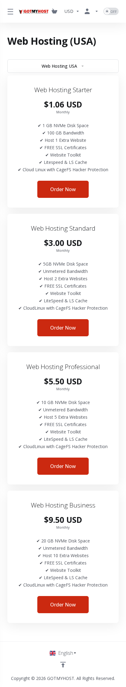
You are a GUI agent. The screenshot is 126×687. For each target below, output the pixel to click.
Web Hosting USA (59, 66)
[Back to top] (63, 664)
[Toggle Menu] (9, 11)
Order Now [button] (63, 189)
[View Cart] (55, 11)
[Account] (91, 11)
